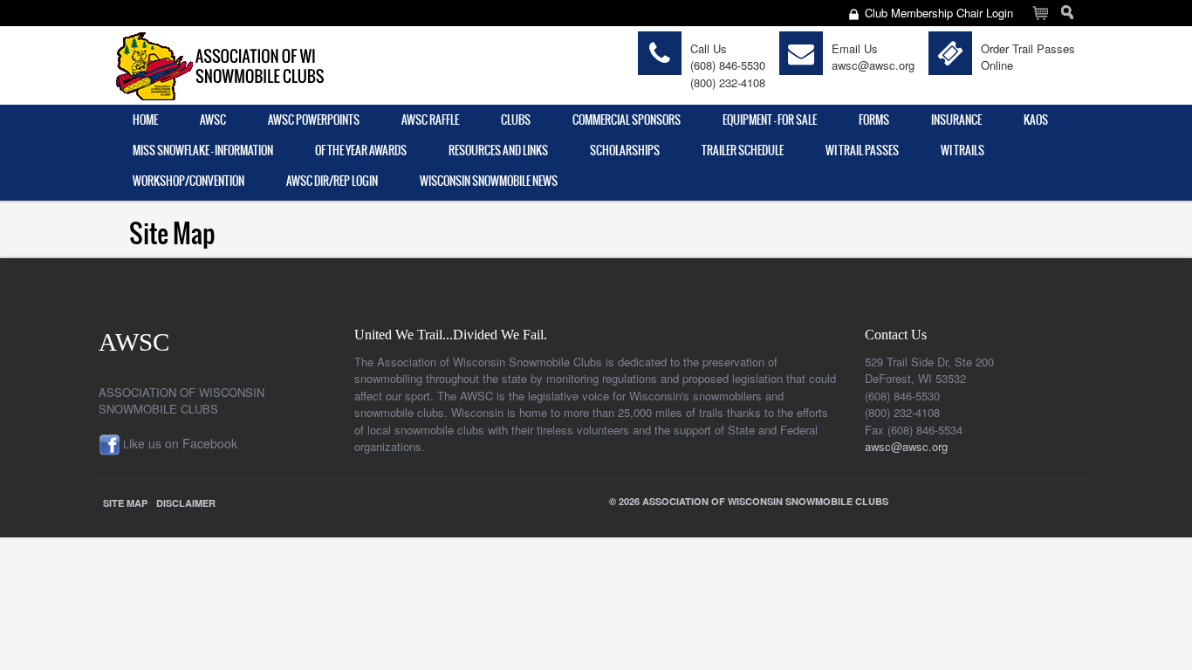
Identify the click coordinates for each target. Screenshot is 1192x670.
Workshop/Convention (188, 181)
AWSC (213, 120)
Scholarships (625, 150)
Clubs (516, 120)
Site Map (125, 502)
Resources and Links (498, 150)
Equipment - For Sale (770, 120)
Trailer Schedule (743, 150)
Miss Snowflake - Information (203, 150)
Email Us (855, 48)
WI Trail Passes (862, 150)
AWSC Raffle (430, 120)
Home (145, 120)
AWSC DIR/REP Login (332, 181)
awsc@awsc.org (873, 65)
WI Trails (962, 150)
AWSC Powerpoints (314, 120)
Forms (874, 120)
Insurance (956, 120)
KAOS (1036, 120)
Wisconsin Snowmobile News (489, 181)
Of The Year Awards (361, 150)
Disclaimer (186, 502)
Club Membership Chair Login (939, 12)
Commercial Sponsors (626, 120)
